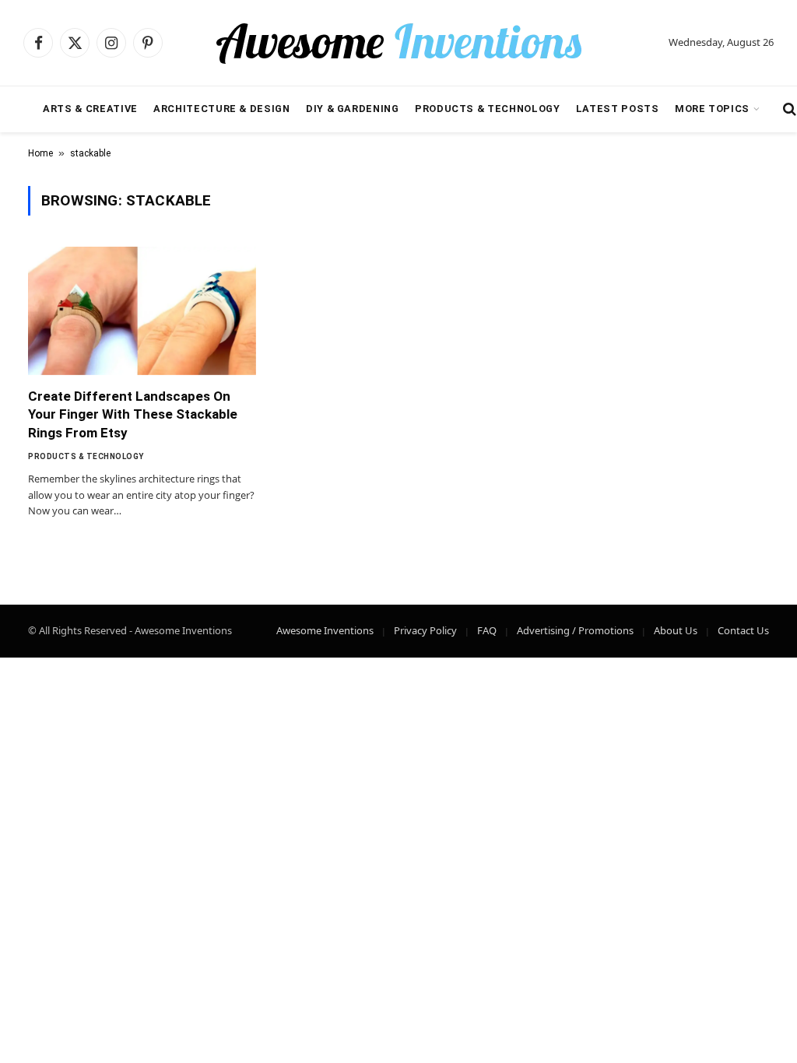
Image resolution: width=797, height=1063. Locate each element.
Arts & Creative (90, 108)
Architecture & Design (221, 108)
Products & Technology (487, 108)
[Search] (788, 109)
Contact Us (743, 630)
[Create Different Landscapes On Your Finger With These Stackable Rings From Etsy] (142, 311)
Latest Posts (617, 108)
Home (40, 153)
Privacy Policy (425, 630)
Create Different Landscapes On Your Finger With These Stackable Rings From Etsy (132, 414)
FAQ (487, 630)
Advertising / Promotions (575, 630)
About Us (675, 630)
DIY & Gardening (352, 108)
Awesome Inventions (325, 630)
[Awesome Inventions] (398, 42)
